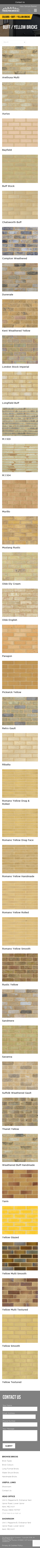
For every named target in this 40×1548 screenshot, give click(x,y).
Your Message (8, 1429)
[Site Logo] (10, 9)
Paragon (7, 656)
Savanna (7, 1056)
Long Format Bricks (10, 1469)
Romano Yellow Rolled (15, 912)
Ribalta (6, 764)
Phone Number (9, 1421)
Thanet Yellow (10, 1129)
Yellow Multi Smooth (14, 1273)
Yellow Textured (11, 1382)
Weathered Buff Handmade (18, 1165)
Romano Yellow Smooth (16, 948)
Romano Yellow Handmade (18, 876)
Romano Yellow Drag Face (17, 840)
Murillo (6, 511)
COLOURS (5, 16)
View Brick (20, 59)
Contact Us (20, 2)
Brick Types (7, 1461)
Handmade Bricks (9, 1476)
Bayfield (7, 149)
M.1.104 (6, 475)
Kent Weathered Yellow (16, 330)
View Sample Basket (28, 6)
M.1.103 (6, 439)
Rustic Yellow (10, 984)
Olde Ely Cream (11, 583)
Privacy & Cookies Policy (12, 1545)
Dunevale (7, 294)
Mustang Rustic (11, 547)
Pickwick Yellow (11, 692)
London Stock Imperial (15, 366)
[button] (29, 10)
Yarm (5, 1201)
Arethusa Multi (10, 77)
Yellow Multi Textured (15, 1309)
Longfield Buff (10, 402)
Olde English (9, 619)
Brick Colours (7, 1465)
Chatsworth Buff (11, 222)
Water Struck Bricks (10, 1473)
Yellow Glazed (10, 1237)
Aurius (6, 113)
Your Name (7, 1405)
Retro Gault (9, 728)
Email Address (9, 1413)
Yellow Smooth (11, 1345)
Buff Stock (8, 186)
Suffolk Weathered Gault (16, 1092)
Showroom (6, 1487)
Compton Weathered (14, 258)
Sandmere (8, 1020)
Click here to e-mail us (11, 1513)
